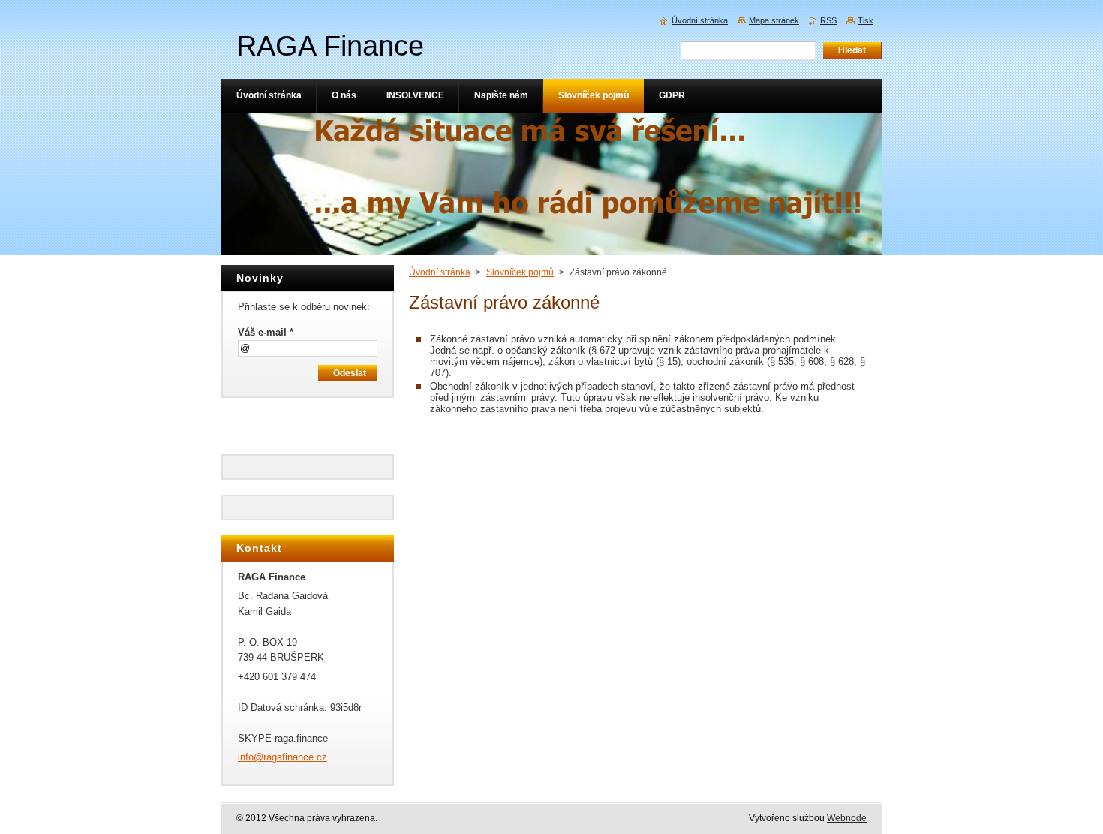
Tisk (865, 20)
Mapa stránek (774, 20)
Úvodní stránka (439, 272)
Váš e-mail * (265, 332)
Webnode (847, 818)
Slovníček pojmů (520, 272)
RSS (828, 20)
